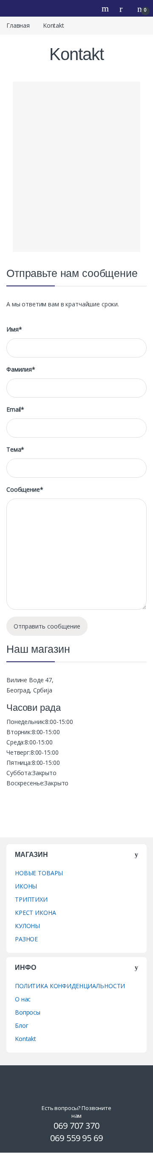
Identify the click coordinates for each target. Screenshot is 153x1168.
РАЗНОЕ (26, 939)
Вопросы (27, 1012)
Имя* (14, 329)
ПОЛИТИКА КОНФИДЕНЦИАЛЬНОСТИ (70, 986)
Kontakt (25, 1039)
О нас (23, 999)
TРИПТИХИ (31, 899)
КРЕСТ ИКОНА (35, 912)
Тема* (15, 449)
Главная (18, 25)
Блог (21, 1025)
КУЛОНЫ (27, 926)
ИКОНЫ (26, 886)
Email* (15, 409)
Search (106, 8)
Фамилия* (20, 369)
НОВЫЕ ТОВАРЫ (39, 873)
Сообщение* (24, 489)
